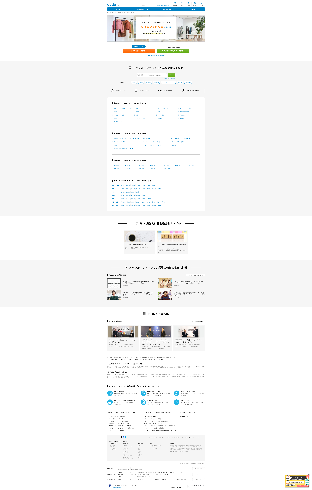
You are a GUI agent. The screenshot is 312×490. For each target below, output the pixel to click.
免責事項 (192, 437)
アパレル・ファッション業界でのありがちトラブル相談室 (160, 425)
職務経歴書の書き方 (190, 445)
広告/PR (138, 115)
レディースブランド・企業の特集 (117, 416)
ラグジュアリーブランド (168, 82)
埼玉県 (138, 188)
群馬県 (133, 188)
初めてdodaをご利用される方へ (156, 55)
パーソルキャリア (178, 468)
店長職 (115, 111)
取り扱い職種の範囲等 (172, 437)
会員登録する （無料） (138, 51)
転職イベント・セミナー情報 (155, 445)
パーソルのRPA (133, 479)
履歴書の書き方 (181, 445)
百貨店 (115, 145)
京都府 (128, 198)
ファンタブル (148, 472)
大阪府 (133, 198)
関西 (113, 198)
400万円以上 (142, 165)
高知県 (163, 202)
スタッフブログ (184, 416)
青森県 (128, 185)
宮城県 (138, 185)
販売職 (137, 111)
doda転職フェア (153, 446)
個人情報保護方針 (117, 487)
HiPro (149, 476)
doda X (166, 474)
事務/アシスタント (184, 115)
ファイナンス (126, 451)
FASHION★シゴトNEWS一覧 (195, 275)
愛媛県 (158, 202)
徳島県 (148, 202)
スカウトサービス (112, 449)
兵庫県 (138, 198)
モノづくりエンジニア (127, 446)
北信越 (114, 195)
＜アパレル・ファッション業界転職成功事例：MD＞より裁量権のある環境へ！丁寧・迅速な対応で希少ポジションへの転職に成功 (189, 294)
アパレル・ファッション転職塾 (153, 419)
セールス (125, 449)
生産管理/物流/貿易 (184, 111)
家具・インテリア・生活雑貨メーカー (123, 148)
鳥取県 (122, 202)
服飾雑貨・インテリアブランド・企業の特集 (120, 425)
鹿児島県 (154, 205)
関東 (113, 188)
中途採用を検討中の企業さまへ (163, 5)
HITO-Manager (157, 479)
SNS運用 (148, 82)
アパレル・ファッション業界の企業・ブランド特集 (121, 412)
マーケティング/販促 (119, 115)
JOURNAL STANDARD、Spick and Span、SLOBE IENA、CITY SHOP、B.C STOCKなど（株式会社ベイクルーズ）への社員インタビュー (156, 342)
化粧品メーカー (176, 145)
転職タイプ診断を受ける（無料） (173, 51)
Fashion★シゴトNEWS (150, 416)
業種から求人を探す (145, 90)
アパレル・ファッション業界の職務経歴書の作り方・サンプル (160, 430)
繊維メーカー (146, 138)
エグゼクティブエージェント (139, 474)
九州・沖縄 (115, 205)
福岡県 (122, 205)
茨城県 (122, 188)
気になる (181, 5)
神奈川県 (154, 188)
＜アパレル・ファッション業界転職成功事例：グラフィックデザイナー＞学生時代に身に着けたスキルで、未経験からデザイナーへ (138, 294)
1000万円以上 (167, 168)
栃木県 (128, 188)
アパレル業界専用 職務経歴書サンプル (135, 244)
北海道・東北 (115, 185)
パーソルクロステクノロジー (166, 468)
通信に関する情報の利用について (160, 437)
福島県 (153, 185)
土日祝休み (188, 82)
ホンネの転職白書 (174, 451)
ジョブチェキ (141, 472)
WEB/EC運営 (161, 115)
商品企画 (160, 118)
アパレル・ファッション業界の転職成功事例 (156, 421)
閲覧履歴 (175, 5)
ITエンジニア (126, 445)
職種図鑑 (181, 451)
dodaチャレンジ (159, 474)
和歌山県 (149, 198)
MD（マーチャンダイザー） (165, 108)
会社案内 (181, 463)
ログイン (201, 5)
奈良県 (143, 198)
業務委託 (156, 82)
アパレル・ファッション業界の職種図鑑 (154, 428)
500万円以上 (167, 165)
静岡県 (128, 192)
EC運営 (141, 82)
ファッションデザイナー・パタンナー (123, 108)
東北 (139, 446)
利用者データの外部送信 (183, 437)
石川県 (133, 195)
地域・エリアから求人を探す (193, 90)
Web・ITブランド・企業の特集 (116, 430)
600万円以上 (192, 165)
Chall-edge (165, 472)
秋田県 (143, 185)
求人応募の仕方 (183, 446)
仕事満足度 (192, 449)
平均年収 (197, 448)
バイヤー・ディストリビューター (188, 108)
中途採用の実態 (186, 449)
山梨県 (159, 188)
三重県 (138, 192)
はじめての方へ (112, 445)
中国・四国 (115, 202)
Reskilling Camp (176, 479)
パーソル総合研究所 (137, 469)
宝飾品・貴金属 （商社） (178, 142)
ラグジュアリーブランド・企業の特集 (118, 421)
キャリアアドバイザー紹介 (187, 412)
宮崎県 (148, 205)
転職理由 (175, 449)
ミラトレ (138, 476)
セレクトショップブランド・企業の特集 (119, 423)
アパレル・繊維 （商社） (120, 142)
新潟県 (122, 195)
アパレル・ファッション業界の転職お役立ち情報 (157, 412)
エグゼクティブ (126, 454)
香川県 (153, 202)
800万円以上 (142, 168)
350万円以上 (129, 165)
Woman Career (126, 457)
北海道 (122, 185)
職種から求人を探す (121, 90)
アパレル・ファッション (128, 458)
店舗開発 (182, 118)
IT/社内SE (116, 118)
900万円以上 (154, 168)
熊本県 (138, 205)
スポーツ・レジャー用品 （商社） (151, 142)
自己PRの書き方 (175, 446)
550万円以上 (179, 165)
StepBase (183, 479)
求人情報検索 (111, 446)
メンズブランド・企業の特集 (116, 419)
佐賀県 (128, 205)
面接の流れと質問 (191, 446)
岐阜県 (122, 192)
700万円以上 (129, 168)
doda (131, 474)
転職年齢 (180, 449)
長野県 (143, 195)
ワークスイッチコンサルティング (145, 479)
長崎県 (133, 205)
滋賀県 (122, 198)
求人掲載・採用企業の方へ (197, 463)
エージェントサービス (113, 448)
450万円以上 (154, 165)
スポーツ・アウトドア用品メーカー (181, 138)
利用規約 (151, 437)
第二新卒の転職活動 (181, 448)
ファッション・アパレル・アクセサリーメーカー (126, 138)
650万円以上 (117, 168)
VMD (137, 108)
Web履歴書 (188, 5)
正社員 (180, 82)
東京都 (148, 188)
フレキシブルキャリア (157, 472)
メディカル (125, 448)
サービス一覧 (199, 474)
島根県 (128, 202)
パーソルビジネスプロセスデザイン (151, 468)
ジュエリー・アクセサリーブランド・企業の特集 (121, 428)
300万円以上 (117, 165)
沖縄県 (159, 205)
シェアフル (132, 476)
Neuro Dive (143, 476)
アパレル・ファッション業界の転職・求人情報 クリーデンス (120, 12)
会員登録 (195, 5)
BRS (148, 474)
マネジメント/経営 (140, 118)
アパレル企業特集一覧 (197, 321)
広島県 (138, 202)
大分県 (143, 205)
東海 (113, 192)
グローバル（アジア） (127, 455)
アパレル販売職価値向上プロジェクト (154, 423)
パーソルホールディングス (124, 468)
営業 (159, 111)
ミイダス (153, 474)
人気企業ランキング (190, 448)
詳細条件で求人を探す (169, 78)
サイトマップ (197, 437)
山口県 (143, 202)
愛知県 (133, 192)
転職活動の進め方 (173, 445)
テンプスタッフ (133, 472)
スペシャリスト (126, 452)
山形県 (148, 185)
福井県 (138, 195)
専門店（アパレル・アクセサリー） (152, 145)
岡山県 (133, 202)
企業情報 (186, 451)
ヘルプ (202, 437)
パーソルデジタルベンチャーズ (125, 469)
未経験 (134, 82)
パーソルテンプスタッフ (136, 468)
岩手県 (133, 185)
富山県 (128, 195)
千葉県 (143, 188)
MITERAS (164, 479)
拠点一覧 (187, 463)
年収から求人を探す (168, 90)
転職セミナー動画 (153, 448)
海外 (139, 457)
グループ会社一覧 (198, 468)
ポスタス (169, 479)
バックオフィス (118, 121)
